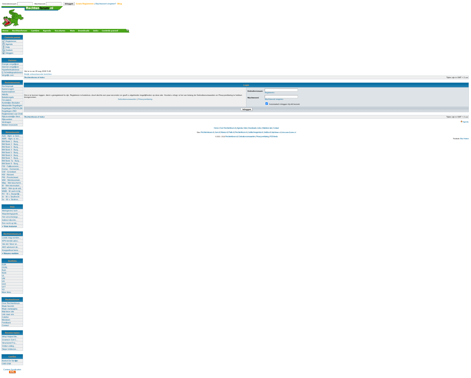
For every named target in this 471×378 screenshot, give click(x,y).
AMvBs (5, 94)
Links (259, 128)
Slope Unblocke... (10, 349)
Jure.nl (217, 132)
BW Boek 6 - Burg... (11, 155)
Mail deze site (8, 311)
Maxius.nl (224, 132)
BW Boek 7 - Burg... (11, 158)
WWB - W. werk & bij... (12, 191)
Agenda (9, 44)
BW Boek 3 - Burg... (11, 147)
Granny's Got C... (10, 340)
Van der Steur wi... (10, 244)
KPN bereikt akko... (10, 241)
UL (3, 276)
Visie (245, 128)
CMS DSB (6, 364)
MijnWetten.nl (276, 132)
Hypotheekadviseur (10, 69)
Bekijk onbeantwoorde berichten (38, 74)
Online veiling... (8, 346)
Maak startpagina (9, 309)
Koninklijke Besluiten (11, 103)
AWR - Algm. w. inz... (11, 139)
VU (3, 289)
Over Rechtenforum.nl (227, 128)
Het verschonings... (11, 217)
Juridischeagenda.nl (255, 132)
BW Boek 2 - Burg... (11, 144)
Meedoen (6, 320)
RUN (4, 273)
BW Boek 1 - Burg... (11, 141)
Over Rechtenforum (11, 303)
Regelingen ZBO (9, 111)
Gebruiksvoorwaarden (127, 99)
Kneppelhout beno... (11, 250)
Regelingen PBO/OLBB (12, 108)
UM (3, 278)
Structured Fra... (9, 343)
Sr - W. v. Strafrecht (10, 197)
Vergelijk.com (8, 75)
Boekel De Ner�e (10, 361)
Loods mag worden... (11, 238)
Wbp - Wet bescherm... (12, 183)
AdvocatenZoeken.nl (288, 132)
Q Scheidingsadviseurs (12, 72)
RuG (4, 270)
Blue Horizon (464, 139)
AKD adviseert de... (10, 247)
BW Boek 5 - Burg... (11, 152)
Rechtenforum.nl (241, 132)
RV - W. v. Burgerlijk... (11, 194)
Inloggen (9, 53)
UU (3, 281)
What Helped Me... (10, 336)
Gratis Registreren (85, 4)
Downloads (252, 128)
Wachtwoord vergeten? (105, 4)
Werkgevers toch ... (11, 211)
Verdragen (6, 122)
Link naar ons (8, 314)
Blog (119, 4)
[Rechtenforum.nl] (13, 27)
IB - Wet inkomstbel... (11, 185)
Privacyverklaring (145, 99)
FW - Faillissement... (11, 166)
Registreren (11, 41)
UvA (4, 284)
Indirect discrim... (9, 220)
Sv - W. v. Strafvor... (11, 199)
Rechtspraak (7, 86)
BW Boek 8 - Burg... (11, 163)
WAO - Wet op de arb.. (12, 188)
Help (8, 47)
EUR (4, 264)
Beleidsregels (8, 97)
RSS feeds (274, 136)
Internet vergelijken (10, 67)
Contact (5, 325)
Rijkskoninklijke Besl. (11, 116)
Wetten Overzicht (9, 125)
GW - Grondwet (9, 172)
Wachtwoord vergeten (274, 99)
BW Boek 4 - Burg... (11, 150)
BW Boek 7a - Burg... (11, 161)
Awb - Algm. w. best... (11, 136)
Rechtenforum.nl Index (34, 77)
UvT (4, 287)
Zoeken (9, 50)
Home (216, 128)
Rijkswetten (7, 119)
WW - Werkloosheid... (11, 180)
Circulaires (6, 100)
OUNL (5, 267)
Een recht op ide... (10, 223)
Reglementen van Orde (12, 114)
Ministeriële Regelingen (12, 105)
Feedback (6, 322)
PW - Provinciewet (10, 177)
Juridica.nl (266, 132)
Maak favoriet (8, 306)
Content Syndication (12, 369)
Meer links (6, 292)
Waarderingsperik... (11, 214)
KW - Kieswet (8, 174)
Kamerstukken (8, 92)
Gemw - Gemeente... (11, 169)
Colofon (5, 317)
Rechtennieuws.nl (207, 132)
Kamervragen (8, 89)
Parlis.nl (231, 132)
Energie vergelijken (10, 64)
